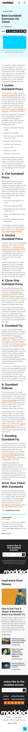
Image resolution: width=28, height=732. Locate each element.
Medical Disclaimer (18, 696)
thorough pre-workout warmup (11, 505)
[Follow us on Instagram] (15, 702)
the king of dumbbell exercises (11, 95)
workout (17, 510)
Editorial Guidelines (18, 699)
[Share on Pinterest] (17, 31)
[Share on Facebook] (7, 31)
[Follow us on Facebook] (5, 702)
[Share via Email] (24, 31)
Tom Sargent (8, 26)
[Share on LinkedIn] (14, 31)
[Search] (19, 3)
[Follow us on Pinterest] (19, 702)
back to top (12, 723)
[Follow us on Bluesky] (22, 702)
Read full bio (6, 533)
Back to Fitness (8, 11)
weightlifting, (9, 510)
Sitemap (8, 717)
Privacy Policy (17, 717)
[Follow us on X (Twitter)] (8, 702)
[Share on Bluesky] (21, 31)
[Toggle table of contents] (25, 729)
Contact (6, 696)
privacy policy (20, 563)
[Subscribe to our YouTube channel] (12, 702)
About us (6, 699)
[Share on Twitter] (11, 31)
